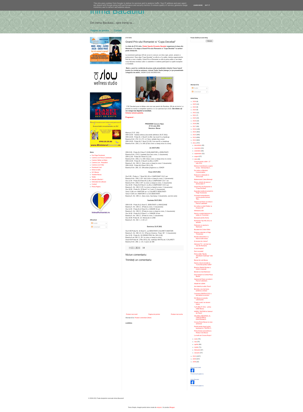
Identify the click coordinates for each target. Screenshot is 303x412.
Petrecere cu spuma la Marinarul (201, 226)
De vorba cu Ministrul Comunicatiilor (201, 171)
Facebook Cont (97, 167)
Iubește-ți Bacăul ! (97, 179)
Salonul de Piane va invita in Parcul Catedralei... (203, 280)
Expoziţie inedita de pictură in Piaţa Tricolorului (203, 192)
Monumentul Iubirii (196, 367)
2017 (194, 126)
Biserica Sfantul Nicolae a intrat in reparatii (202, 268)
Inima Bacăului (117, 10)
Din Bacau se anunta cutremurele (201, 299)
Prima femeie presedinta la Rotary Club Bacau (202, 331)
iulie (195, 159)
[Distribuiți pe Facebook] (137, 248)
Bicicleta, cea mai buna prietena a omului (201, 290)
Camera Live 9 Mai (98, 165)
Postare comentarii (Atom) (143, 318)
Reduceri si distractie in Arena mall (201, 175)
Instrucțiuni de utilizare (99, 182)
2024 (194, 107)
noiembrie (197, 148)
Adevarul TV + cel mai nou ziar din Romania (202, 245)
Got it (207, 5)
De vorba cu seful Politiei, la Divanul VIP (203, 207)
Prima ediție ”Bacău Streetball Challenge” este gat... (203, 255)
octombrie (197, 151)
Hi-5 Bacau (95, 172)
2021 (194, 115)
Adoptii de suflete (199, 283)
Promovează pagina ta (197, 374)
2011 (194, 143)
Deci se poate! (198, 251)
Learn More (198, 5)
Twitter (94, 177)
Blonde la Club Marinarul (202, 272)
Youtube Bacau (97, 174)
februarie (197, 350)
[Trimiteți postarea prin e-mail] (143, 247)
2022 (194, 112)
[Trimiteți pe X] (134, 248)
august (196, 156)
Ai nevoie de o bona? (201, 241)
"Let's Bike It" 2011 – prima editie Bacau (202, 307)
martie (196, 347)
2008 (194, 362)
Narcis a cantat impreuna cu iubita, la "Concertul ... (203, 214)
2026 (194, 101)
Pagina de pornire (100, 30)
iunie (196, 339)
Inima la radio (96, 170)
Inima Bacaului (195, 379)
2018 (194, 123)
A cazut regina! (199, 248)
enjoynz (159, 407)
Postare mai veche (177, 314)
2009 (194, 359)
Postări (95, 223)
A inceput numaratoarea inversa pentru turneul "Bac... (202, 197)
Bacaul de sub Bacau (201, 260)
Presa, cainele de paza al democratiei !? (202, 183)
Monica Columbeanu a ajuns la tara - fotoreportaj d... (203, 166)
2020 (194, 118)
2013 (194, 137)
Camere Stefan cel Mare (99, 160)
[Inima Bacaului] (192, 383)
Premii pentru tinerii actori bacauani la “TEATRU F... (203, 327)
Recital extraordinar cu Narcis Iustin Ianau (201, 237)
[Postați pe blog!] (132, 248)
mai (195, 342)
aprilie (196, 344)
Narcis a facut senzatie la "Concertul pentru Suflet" (203, 263)
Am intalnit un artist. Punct (202, 286)
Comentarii (96, 227)
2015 (194, 132)
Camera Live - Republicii (100, 162)
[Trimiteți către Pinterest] (139, 248)
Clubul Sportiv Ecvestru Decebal (154, 46)
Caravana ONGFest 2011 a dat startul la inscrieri (203, 294)
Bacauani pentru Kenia (201, 218)
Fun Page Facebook (98, 155)
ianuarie (197, 353)
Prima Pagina (96, 187)
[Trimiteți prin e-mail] (130, 248)
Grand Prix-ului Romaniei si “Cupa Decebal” (203, 187)
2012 (194, 140)
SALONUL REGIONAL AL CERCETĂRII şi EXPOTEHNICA (202, 317)
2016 (194, 129)
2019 (194, 121)
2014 (194, 135)
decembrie (198, 145)
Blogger (172, 407)
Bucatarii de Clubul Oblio (202, 229)
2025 (194, 104)
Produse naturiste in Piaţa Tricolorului (202, 233)
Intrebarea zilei (199, 210)
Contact (118, 30)
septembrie (198, 153)
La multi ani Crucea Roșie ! (203, 335)
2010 (194, 356)
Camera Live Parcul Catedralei (102, 158)
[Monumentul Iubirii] (192, 372)
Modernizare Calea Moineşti (203, 179)
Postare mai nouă (131, 314)
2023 (194, 110)
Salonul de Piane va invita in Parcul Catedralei (203, 202)
